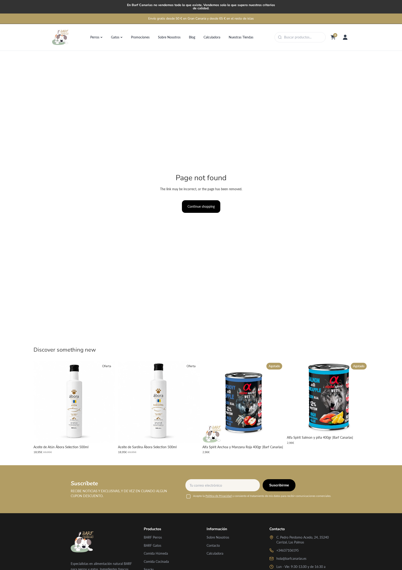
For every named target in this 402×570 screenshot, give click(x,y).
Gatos (115, 37)
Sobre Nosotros (169, 37)
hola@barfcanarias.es (291, 558)
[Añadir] (108, 435)
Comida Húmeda (156, 553)
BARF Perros (153, 537)
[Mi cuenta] (345, 37)
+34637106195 (287, 550)
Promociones (140, 37)
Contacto (213, 545)
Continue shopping (201, 206)
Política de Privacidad (218, 496)
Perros (94, 37)
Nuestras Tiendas (241, 37)
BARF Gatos (152, 545)
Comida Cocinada (156, 561)
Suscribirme (279, 485)
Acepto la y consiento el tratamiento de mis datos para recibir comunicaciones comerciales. (262, 496)
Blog (192, 37)
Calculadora (212, 37)
